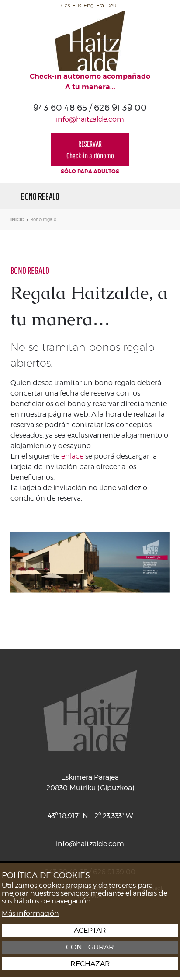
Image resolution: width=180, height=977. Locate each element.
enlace (72, 456)
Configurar (90, 947)
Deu (111, 5)
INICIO (17, 219)
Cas (65, 5)
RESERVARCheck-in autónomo (90, 149)
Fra (100, 5)
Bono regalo (40, 196)
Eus (76, 5)
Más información (30, 913)
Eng (88, 5)
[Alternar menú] (147, 196)
